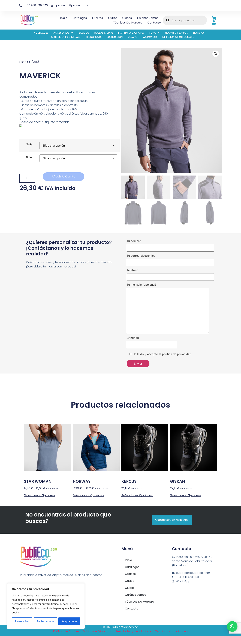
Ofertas (97, 18)
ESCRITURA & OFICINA (131, 32)
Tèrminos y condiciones (171, 631)
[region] (46, 606)
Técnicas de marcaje (127, 23)
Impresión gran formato (178, 37)
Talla (29, 144)
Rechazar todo (45, 621)
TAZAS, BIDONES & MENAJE (64, 37)
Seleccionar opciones (39, 495)
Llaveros (199, 32)
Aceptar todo (69, 621)
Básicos (84, 32)
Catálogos (80, 18)
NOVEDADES (41, 32)
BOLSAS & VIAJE (103, 32)
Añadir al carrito (63, 176)
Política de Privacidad (97, 631)
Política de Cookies (66, 631)
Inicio (63, 18)
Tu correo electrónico (141, 255)
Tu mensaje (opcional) (141, 284)
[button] (215, 54)
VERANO (132, 37)
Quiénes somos (147, 18)
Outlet (112, 18)
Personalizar (22, 621)
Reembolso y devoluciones (134, 631)
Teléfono (132, 270)
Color (29, 157)
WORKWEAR (150, 37)
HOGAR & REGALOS (176, 32)
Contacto (154, 23)
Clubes (127, 18)
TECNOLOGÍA (93, 37)
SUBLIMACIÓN (115, 37)
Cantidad (133, 338)
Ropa (152, 32)
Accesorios (61, 32)
